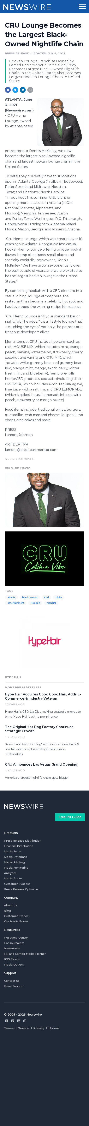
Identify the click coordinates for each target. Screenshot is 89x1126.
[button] (82, 6)
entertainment (15, 603)
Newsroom (12, 948)
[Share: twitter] (15, 90)
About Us (10, 905)
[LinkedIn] (18, 1020)
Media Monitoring (16, 867)
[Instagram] (24, 1020)
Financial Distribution (18, 846)
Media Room (13, 878)
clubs (58, 597)
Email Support (14, 986)
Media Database (15, 856)
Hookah (35, 603)
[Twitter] (12, 1020)
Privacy (38, 1028)
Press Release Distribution (22, 840)
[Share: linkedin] (23, 90)
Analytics (10, 873)
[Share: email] (30, 90)
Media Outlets (14, 964)
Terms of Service (16, 1028)
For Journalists (14, 943)
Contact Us (11, 980)
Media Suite (12, 851)
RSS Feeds (12, 959)
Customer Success (17, 883)
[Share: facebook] (8, 90)
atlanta (11, 597)
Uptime (54, 1028)
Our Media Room (16, 921)
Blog (7, 910)
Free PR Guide (70, 817)
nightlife (51, 603)
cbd (46, 597)
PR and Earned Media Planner (25, 953)
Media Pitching (14, 862)
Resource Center (16, 937)
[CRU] (44, 558)
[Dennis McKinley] (60, 122)
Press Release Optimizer (21, 889)
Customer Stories (16, 916)
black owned (29, 597)
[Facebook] (6, 1020)
